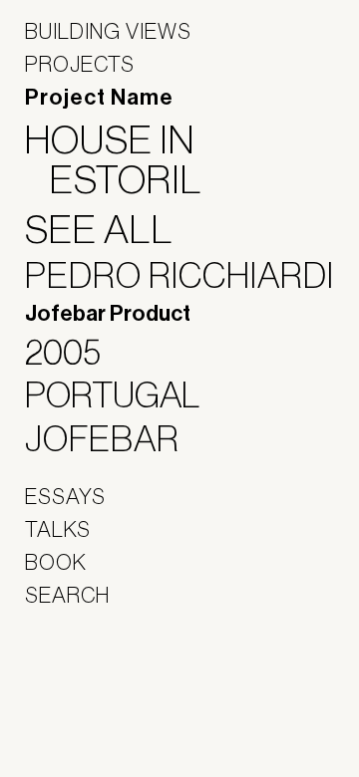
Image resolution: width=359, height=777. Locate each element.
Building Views (108, 31)
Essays (65, 496)
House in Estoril (126, 159)
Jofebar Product (107, 314)
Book (56, 562)
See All (112, 229)
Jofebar (77, 679)
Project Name (99, 98)
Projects (80, 64)
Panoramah (80, 722)
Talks (58, 529)
